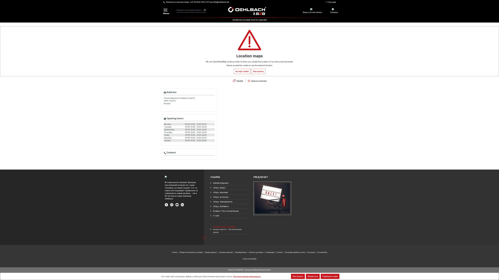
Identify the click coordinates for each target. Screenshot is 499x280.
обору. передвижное (222, 202)
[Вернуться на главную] (247, 11)
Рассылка (311, 252)
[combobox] (190, 10)
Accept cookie (242, 71)
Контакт (280, 252)
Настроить (258, 71)
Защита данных (211, 252)
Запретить (313, 276)
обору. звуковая (220, 192)
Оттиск (174, 252)
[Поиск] (204, 10)
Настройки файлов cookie (295, 252)
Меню (165, 13)
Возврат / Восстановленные (226, 211)
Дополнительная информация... (247, 276)
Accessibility (322, 252)
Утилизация (269, 252)
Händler (240, 81)
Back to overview (259, 81)
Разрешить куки (330, 276)
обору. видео (219, 188)
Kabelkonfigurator (221, 183)
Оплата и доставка (256, 252)
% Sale (216, 216)
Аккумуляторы (241, 252)
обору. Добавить (221, 206)
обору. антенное (220, 197)
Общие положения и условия (191, 252)
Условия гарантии (226, 252)
